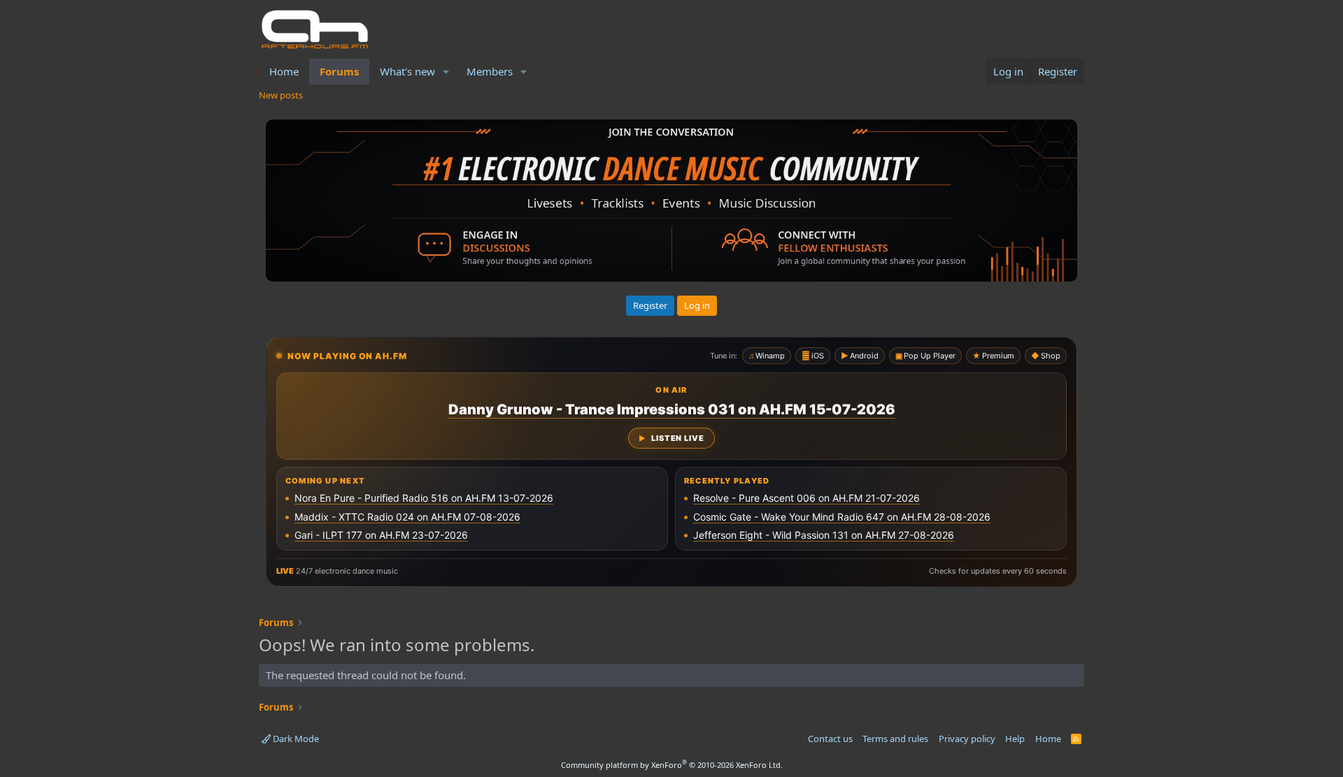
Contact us (830, 738)
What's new (407, 71)
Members (490, 71)
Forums (339, 71)
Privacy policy (967, 738)
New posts (281, 95)
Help (1015, 738)
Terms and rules (895, 738)
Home (284, 71)
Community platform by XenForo (672, 765)
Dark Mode (295, 738)
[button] (446, 72)
